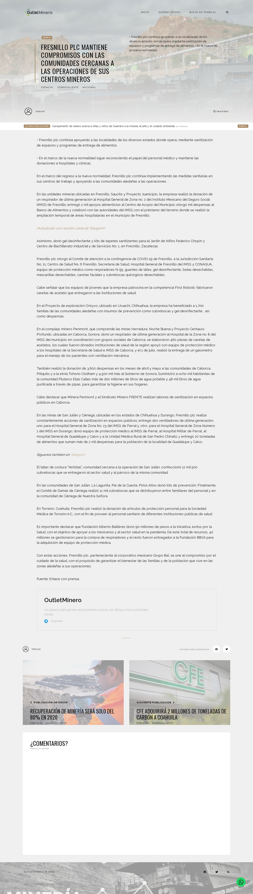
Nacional (89, 87)
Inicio (145, 12)
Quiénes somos (169, 12)
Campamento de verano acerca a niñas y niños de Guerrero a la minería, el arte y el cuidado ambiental (119, 126)
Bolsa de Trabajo (202, 12)
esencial (47, 87)
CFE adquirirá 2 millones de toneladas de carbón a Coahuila (181, 714)
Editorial (40, 111)
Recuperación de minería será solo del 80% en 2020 (72, 714)
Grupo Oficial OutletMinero (48, 884)
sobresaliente (68, 87)
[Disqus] (126, 800)
